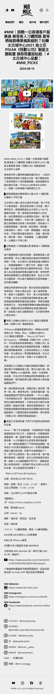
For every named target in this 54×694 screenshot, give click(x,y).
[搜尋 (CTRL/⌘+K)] (47, 10)
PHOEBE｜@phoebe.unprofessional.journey (26, 628)
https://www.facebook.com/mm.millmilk (29, 607)
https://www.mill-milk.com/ (23, 587)
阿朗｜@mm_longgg (19, 663)
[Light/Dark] (6, 10)
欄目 (21, 22)
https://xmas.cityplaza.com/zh (25, 502)
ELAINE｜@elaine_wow (21, 635)
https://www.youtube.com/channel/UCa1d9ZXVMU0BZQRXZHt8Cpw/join (29, 561)
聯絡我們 (9, 22)
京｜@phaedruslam (19, 641)
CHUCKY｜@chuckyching (22, 620)
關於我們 (44, 22)
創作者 (32, 22)
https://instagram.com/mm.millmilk (28, 596)
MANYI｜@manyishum (21, 652)
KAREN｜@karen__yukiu (21, 646)
